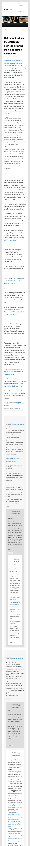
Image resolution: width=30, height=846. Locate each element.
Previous (7, 30)
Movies (17, 402)
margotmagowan (14, 403)
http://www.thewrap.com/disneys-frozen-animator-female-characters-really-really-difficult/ (14, 459)
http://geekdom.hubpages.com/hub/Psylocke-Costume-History (15, 824)
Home (5, 25)
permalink (6, 405)
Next (24, 30)
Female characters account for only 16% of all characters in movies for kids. (14, 371)
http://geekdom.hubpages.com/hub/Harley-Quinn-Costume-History (15, 795)
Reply (8, 506)
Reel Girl (8, 9)
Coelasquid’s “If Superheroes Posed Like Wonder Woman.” (14, 280)
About (11, 25)
